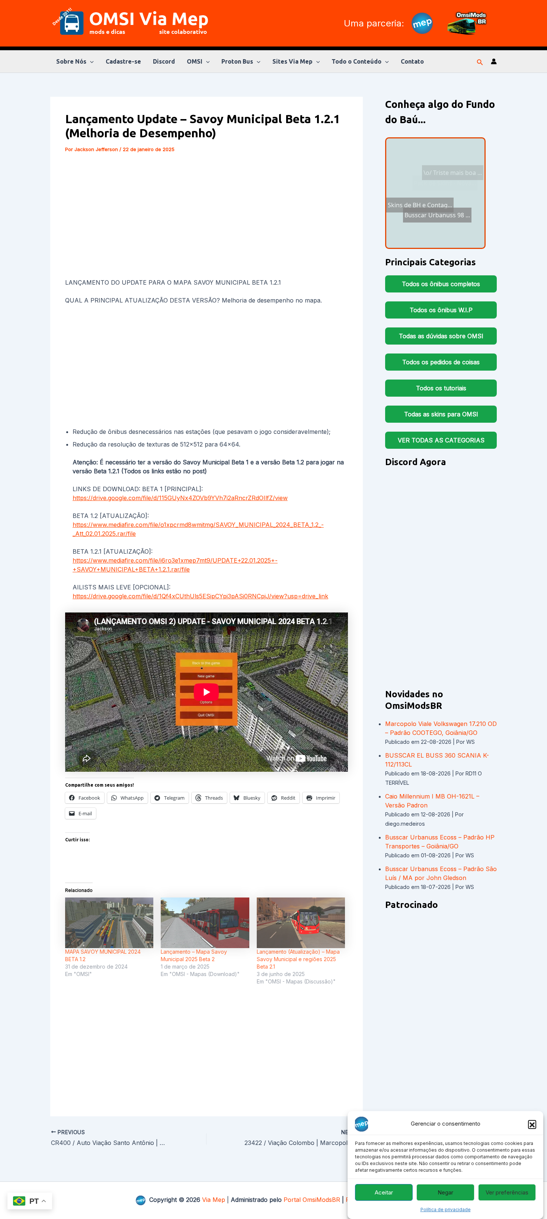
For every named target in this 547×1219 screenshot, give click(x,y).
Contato (412, 61)
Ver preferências (507, 1192)
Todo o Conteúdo (356, 61)
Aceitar (384, 1192)
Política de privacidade (445, 1209)
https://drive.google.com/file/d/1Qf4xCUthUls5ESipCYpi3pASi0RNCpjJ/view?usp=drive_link (200, 596)
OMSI (194, 61)
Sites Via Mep (292, 61)
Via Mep (213, 1199)
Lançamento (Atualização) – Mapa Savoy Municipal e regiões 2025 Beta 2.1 (298, 959)
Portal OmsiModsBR (312, 1199)
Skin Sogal (461, 200)
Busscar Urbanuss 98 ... (426, 172)
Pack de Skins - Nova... (434, 236)
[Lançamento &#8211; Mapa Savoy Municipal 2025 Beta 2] (205, 923)
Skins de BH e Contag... (423, 163)
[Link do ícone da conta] (494, 61)
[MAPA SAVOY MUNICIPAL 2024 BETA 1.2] (109, 923)
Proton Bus (237, 61)
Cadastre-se (123, 61)
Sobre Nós (71, 61)
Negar (445, 1192)
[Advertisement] (206, 217)
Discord (164, 61)
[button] (532, 1124)
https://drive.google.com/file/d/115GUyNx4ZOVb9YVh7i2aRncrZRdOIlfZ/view (180, 498)
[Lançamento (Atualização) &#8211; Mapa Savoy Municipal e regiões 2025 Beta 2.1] (301, 923)
